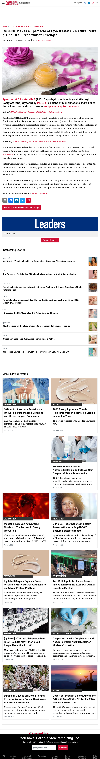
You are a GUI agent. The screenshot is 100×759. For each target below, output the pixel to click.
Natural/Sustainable (62, 633)
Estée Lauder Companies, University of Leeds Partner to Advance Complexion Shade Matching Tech (42, 288)
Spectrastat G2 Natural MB (18, 99)
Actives (5, 271)
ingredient (8, 154)
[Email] (4, 200)
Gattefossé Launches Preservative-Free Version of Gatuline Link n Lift (35, 352)
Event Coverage (10, 404)
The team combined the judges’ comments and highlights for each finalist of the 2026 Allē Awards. (25, 424)
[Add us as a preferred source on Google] (28, 200)
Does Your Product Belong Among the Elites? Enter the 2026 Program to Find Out (74, 699)
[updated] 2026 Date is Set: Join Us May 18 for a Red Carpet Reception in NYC (24, 642)
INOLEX (42, 102)
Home (4, 26)
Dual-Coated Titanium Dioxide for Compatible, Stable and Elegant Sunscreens (38, 261)
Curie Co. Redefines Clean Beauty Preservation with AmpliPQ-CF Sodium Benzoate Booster (72, 527)
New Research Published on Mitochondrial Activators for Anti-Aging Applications (40, 274)
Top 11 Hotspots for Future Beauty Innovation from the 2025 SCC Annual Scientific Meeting (74, 585)
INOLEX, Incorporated (45, 40)
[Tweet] (22, 200)
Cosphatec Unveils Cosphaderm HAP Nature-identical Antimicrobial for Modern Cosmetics (74, 642)
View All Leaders (50, 240)
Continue (63, 747)
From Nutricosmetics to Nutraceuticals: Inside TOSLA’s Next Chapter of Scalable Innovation (73, 470)
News (4, 310)
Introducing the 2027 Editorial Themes (30, 313)
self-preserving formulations (61, 106)
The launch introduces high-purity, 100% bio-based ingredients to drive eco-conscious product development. (24, 595)
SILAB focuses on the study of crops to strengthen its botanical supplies (36, 326)
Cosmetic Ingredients (19, 26)
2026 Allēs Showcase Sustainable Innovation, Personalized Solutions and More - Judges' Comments (23, 413)
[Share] (10, 200)
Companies (6, 284)
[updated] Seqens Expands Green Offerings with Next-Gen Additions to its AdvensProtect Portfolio (25, 585)
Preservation (37, 26)
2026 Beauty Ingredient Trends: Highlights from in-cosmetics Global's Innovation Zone (74, 413)
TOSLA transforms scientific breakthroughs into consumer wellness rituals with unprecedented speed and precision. (72, 481)
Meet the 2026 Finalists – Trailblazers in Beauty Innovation (22, 527)
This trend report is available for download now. (74, 422)
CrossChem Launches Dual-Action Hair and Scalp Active (28, 339)
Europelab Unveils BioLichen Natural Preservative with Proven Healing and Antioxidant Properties (25, 699)
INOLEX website (38, 193)
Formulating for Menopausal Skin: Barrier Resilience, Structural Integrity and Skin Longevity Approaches (40, 301)
